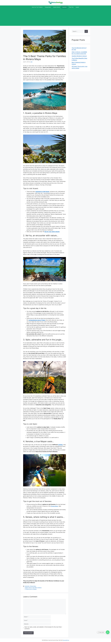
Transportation (48, 7)
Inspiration (64, 7)
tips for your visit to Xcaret (51, 231)
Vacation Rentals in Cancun (79, 56)
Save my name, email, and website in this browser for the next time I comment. (43, 627)
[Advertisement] (55, 18)
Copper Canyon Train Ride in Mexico (33, 587)
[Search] (86, 31)
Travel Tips (71, 7)
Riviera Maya (54, 506)
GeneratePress (66, 640)
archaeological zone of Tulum (37, 320)
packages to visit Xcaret (42, 191)
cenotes (60, 444)
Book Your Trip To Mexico (37, 7)
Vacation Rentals (56, 7)
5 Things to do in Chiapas (31, 589)
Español (77, 7)
